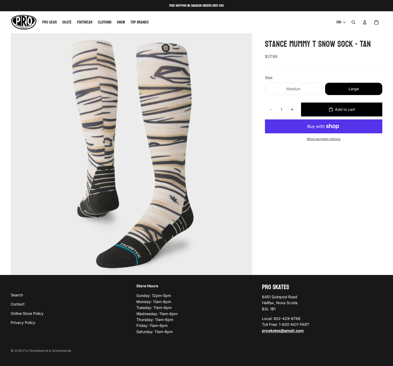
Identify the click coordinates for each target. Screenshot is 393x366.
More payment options (323, 139)
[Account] (365, 22)
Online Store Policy (27, 313)
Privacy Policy (23, 322)
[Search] (353, 22)
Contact (18, 304)
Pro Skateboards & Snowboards (47, 351)
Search (17, 295)
